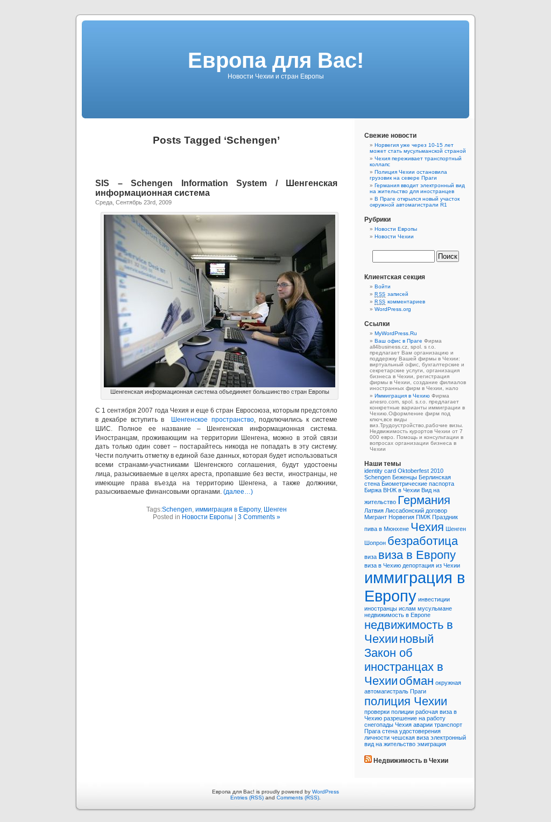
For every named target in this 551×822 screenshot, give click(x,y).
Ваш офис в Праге (398, 341)
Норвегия (401, 517)
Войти (383, 286)
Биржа (373, 490)
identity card (380, 470)
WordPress (325, 792)
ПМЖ (423, 517)
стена (390, 731)
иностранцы (380, 608)
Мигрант (375, 517)
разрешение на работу (415, 718)
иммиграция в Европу (227, 509)
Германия (424, 500)
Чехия (427, 527)
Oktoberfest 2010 (420, 470)
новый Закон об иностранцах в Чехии (403, 660)
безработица (422, 541)
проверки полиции (389, 711)
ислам (407, 608)
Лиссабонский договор (416, 510)
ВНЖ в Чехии (401, 490)
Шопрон (375, 543)
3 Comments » (259, 517)
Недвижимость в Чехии (410, 760)
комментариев (400, 301)
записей (391, 294)
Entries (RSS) (247, 797)
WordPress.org (393, 309)
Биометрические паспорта (418, 483)
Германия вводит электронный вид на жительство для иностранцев (417, 188)
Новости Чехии (394, 236)
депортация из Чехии (431, 565)
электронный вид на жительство (415, 740)
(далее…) (238, 491)
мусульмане (435, 608)
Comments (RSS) (298, 797)
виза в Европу (417, 555)
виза (370, 557)
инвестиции (434, 599)
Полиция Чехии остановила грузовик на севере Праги (408, 175)
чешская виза (410, 737)
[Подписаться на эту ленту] (368, 760)
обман (416, 681)
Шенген (275, 509)
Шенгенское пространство (212, 419)
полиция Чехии (405, 701)
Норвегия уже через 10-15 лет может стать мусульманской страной (418, 148)
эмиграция (431, 744)
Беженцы (404, 477)
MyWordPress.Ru (396, 333)
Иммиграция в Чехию (402, 396)
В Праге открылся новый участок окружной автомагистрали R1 (415, 202)
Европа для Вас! (276, 60)
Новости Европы (207, 517)
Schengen (177, 509)
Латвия (374, 510)
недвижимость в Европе (397, 615)
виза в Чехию (382, 565)
